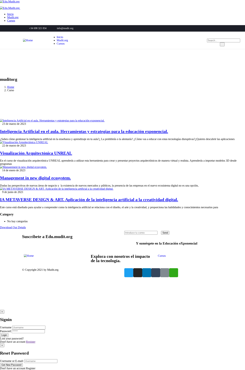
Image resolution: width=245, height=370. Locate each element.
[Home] (28, 40)
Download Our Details (13, 227)
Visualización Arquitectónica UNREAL (36, 153)
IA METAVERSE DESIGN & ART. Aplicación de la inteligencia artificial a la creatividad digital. (89, 199)
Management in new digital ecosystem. (35, 178)
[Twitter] (128, 272)
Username (5, 327)
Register (30, 341)
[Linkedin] (146, 272)
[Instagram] (137, 272)
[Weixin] (173, 272)
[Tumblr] (155, 272)
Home (10, 87)
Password (5, 331)
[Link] (164, 272)
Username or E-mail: (11, 360)
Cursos (162, 255)
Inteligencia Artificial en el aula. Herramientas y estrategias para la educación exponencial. (84, 131)
